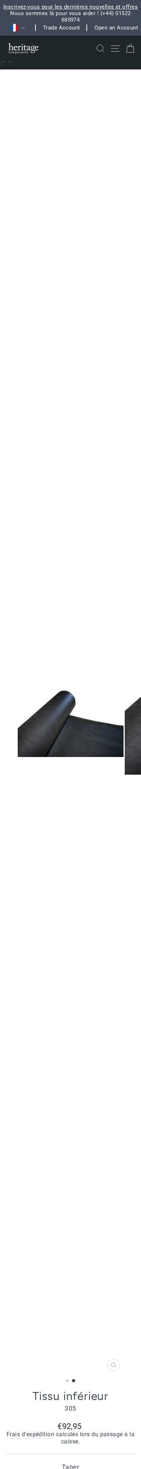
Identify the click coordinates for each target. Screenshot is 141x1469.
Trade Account (61, 27)
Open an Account (116, 27)
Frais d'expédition (30, 1434)
